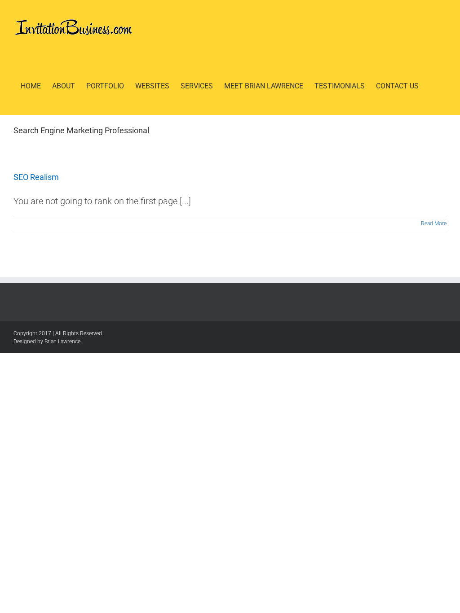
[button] (432, 86)
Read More (434, 223)
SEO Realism (36, 177)
